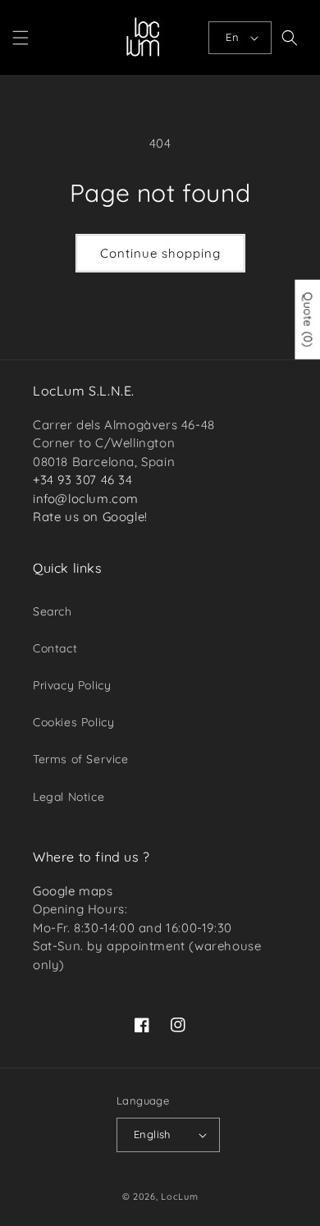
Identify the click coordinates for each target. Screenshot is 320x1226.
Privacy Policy (72, 685)
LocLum (179, 1196)
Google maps (73, 891)
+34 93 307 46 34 (83, 479)
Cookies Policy (73, 722)
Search (52, 611)
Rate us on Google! (90, 516)
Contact (55, 648)
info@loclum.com (86, 498)
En (232, 36)
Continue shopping (160, 253)
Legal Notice (68, 796)
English (152, 1134)
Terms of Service (81, 759)
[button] (20, 38)
